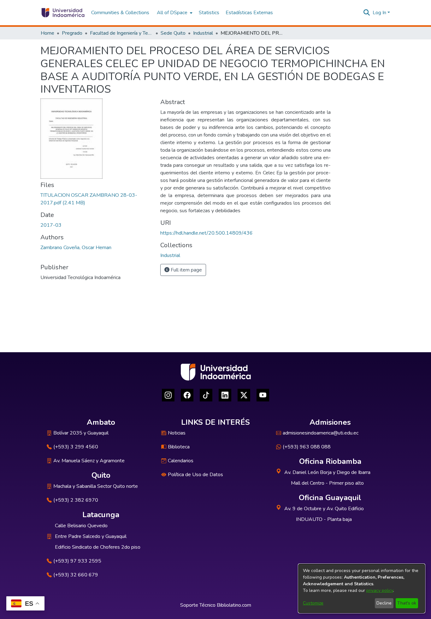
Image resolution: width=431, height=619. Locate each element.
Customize (313, 603)
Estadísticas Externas (249, 12)
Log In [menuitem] (379, 12)
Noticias (177, 432)
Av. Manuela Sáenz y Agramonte (89, 460)
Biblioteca (179, 446)
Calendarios (180, 460)
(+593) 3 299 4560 (75, 446)
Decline (384, 603)
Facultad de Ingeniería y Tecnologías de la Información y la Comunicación (121, 33)
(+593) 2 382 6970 (75, 500)
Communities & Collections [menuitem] (120, 12)
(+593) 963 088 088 (307, 446)
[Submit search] (367, 12)
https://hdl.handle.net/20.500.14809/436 (206, 233)
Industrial (203, 33)
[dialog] (361, 588)
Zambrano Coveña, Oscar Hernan (75, 247)
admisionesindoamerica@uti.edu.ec (320, 432)
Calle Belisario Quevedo (81, 525)
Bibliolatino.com (234, 605)
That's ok (406, 603)
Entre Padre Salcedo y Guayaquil (91, 536)
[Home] (62, 12)
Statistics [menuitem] (209, 12)
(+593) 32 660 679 (75, 574)
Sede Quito (173, 33)
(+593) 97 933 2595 (77, 561)
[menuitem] (174, 12)
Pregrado (72, 33)
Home (47, 33)
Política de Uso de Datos (195, 474)
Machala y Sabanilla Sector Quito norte (95, 486)
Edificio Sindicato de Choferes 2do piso (97, 547)
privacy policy (379, 590)
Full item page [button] (185, 269)
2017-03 (51, 225)
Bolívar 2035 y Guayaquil (81, 432)
